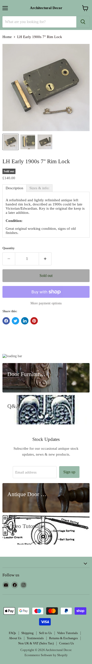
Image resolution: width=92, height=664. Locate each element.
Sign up (69, 472)
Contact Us (66, 643)
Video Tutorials (67, 633)
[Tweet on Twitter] (15, 321)
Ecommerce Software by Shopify (46, 655)
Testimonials (35, 638)
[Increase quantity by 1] (45, 258)
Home (7, 37)
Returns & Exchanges (63, 638)
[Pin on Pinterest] (34, 321)
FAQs (12, 633)
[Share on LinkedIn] (24, 321)
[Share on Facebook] (6, 321)
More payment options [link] (46, 303)
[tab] (14, 188)
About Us (15, 638)
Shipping (27, 633)
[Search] (83, 21)
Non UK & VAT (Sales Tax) (36, 643)
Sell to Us (45, 633)
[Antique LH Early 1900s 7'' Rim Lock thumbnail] (28, 142)
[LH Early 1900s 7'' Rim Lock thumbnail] (10, 142)
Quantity (8, 248)
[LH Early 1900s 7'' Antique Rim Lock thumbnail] (45, 142)
